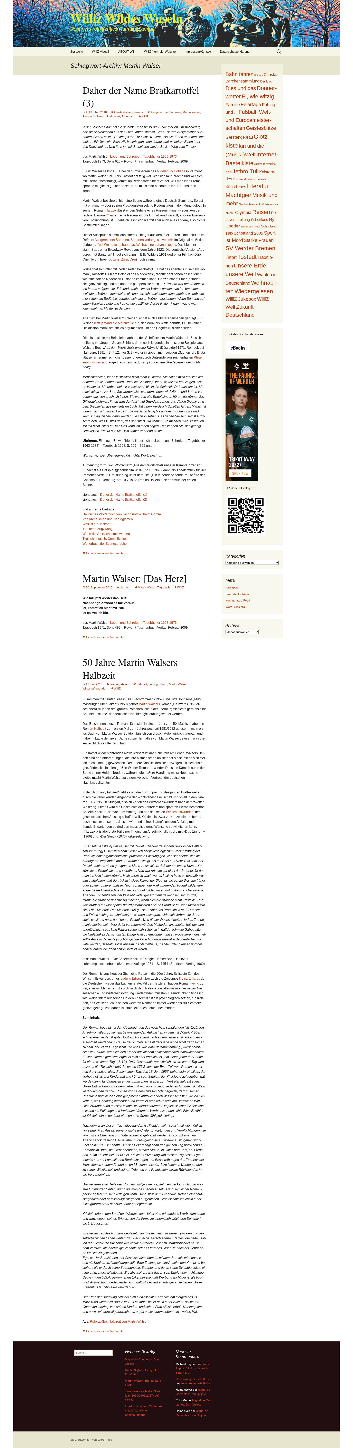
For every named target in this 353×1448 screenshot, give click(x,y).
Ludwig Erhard (158, 684)
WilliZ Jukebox (241, 299)
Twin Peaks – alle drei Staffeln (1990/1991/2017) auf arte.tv (142, 1395)
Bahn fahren (240, 74)
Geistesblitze (122, 112)
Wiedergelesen (119, 684)
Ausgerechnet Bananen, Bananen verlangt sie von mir (134, 240)
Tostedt (247, 257)
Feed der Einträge (237, 594)
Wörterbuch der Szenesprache (105, 543)
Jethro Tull (245, 171)
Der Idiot (265, 81)
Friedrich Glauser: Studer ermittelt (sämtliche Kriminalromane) (143, 1410)
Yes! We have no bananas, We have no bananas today (136, 244)
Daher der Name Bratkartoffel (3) (141, 96)
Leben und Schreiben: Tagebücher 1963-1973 (143, 156)
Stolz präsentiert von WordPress (91, 1439)
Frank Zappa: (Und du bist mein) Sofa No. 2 (193, 1368)
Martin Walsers (149, 704)
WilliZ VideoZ (100, 51)
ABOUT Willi (126, 51)
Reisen (261, 212)
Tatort (231, 257)
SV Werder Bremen (250, 248)
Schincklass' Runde (250, 226)
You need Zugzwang (98, 529)
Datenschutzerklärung (234, 51)
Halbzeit (111, 210)
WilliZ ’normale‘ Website (160, 51)
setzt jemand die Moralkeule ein (116, 323)
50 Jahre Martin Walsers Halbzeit (130, 668)
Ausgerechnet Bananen (166, 112)
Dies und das (241, 88)
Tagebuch (128, 116)
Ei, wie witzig (258, 97)
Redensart (113, 116)
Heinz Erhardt (189, 978)
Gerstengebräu (239, 137)
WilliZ (145, 116)
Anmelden (232, 587)
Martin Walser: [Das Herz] (135, 578)
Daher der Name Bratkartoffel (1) (123, 494)
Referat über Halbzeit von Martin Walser (118, 1321)
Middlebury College (171, 171)
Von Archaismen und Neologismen (108, 519)
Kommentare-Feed (238, 600)
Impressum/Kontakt (198, 51)
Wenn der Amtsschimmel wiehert (106, 534)
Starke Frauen (259, 240)
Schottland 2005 (248, 233)
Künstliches (236, 187)
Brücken (258, 75)
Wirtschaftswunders (180, 812)
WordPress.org (235, 606)
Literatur (137, 112)
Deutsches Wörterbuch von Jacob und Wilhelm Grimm (122, 514)
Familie (233, 104)
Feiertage (251, 104)
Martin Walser (191, 112)
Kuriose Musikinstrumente (249, 179)
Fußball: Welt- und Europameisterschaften (248, 120)
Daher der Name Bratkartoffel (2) (123, 499)
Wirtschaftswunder (94, 688)
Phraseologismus (94, 116)
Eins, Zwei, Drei (124, 259)
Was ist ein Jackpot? (97, 524)
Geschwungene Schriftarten (194, 1379)
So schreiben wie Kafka (195, 1383)
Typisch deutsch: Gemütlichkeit (105, 538)
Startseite (76, 51)
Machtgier (238, 195)
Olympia (243, 212)
